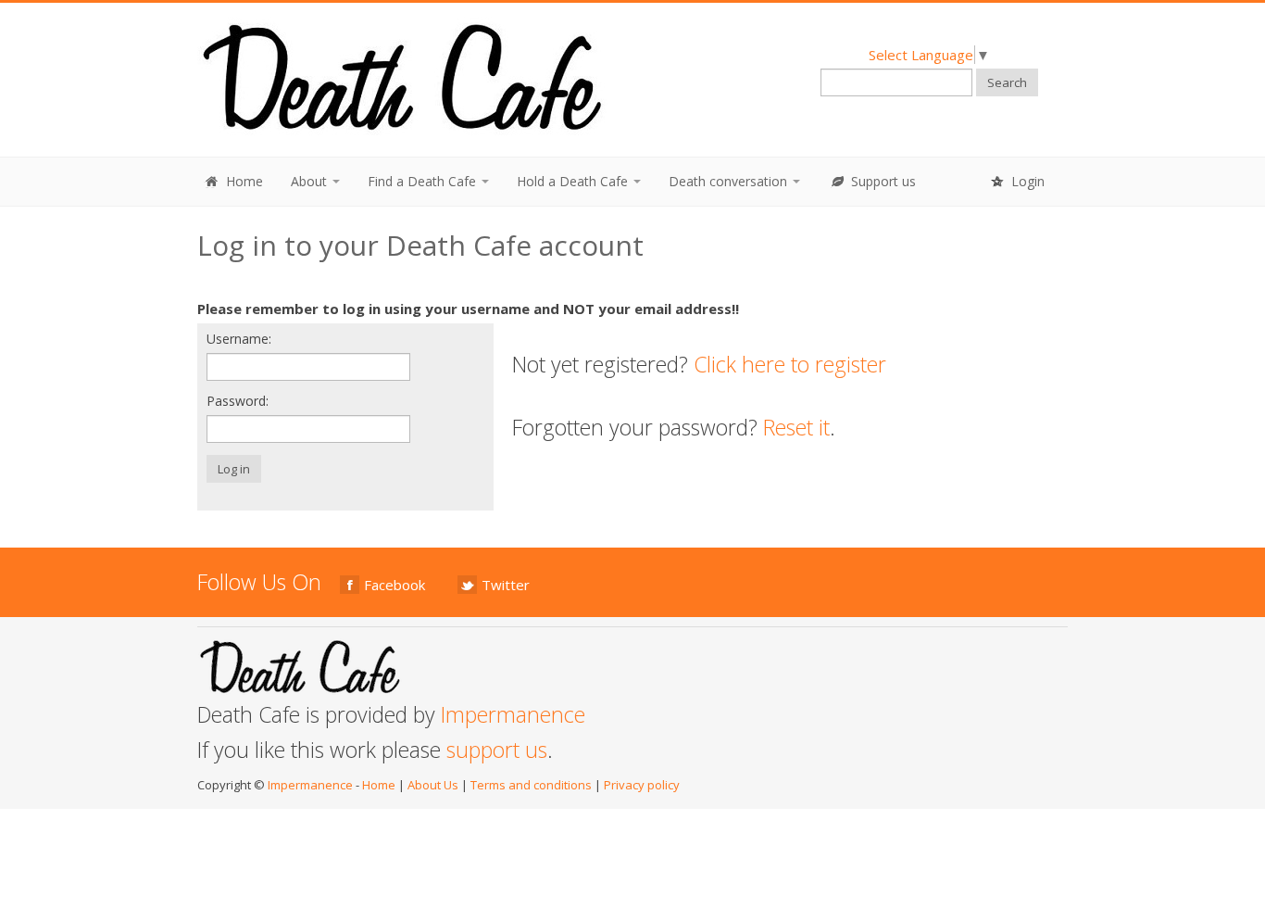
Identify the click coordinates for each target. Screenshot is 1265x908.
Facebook (394, 584)
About (311, 181)
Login (1026, 181)
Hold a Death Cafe (574, 181)
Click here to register (790, 364)
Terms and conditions (531, 784)
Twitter (506, 584)
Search (1007, 82)
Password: (238, 401)
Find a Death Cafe (424, 181)
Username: (239, 338)
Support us (881, 181)
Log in (234, 468)
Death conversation (730, 181)
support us (496, 749)
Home (242, 181)
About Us (432, 784)
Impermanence (513, 714)
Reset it (796, 427)
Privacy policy (642, 784)
